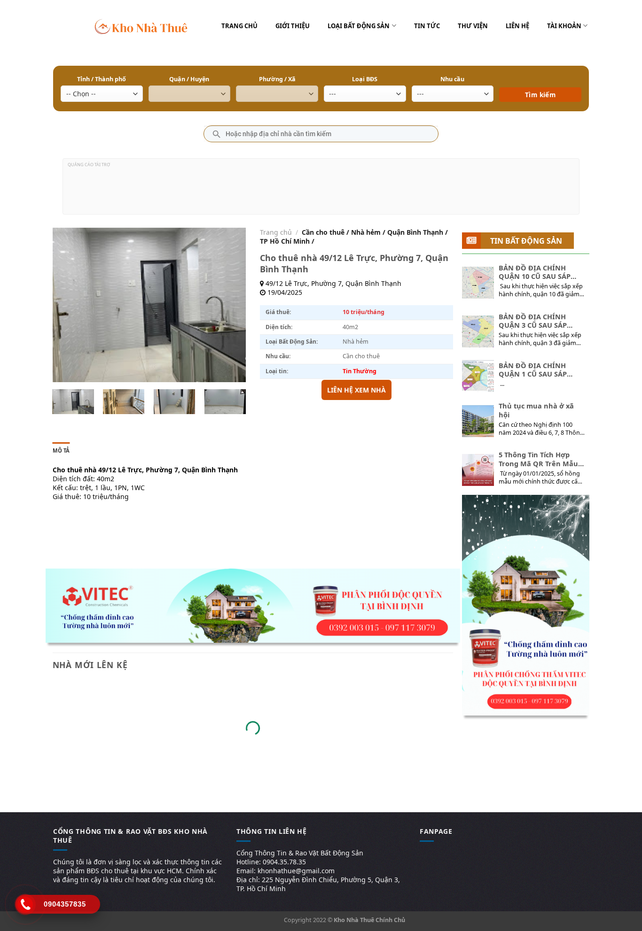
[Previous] (68, 305)
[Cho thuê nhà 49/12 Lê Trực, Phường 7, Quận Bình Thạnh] (73, 401)
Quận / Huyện (189, 79)
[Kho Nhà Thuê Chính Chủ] (141, 26)
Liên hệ (517, 26)
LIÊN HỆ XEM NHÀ (356, 389)
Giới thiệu (292, 26)
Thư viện (473, 26)
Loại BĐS (364, 79)
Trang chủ (239, 26)
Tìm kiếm (540, 81)
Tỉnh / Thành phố (101, 79)
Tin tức (427, 26)
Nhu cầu (452, 79)
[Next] (229, 305)
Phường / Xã (277, 79)
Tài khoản (564, 26)
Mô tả (61, 450)
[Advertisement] (321, 190)
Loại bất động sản (359, 26)
